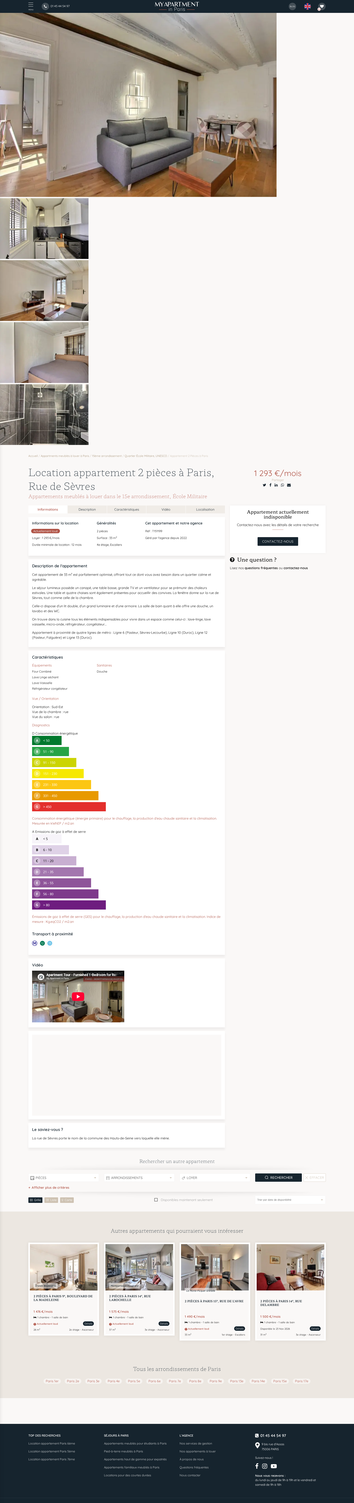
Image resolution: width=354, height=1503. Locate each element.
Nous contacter (190, 1475)
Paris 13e (236, 1381)
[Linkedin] (276, 485)
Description (87, 509)
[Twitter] (264, 485)
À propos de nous (192, 1459)
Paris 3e (93, 1381)
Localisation (205, 509)
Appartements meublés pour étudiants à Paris (135, 1443)
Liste (53, 1200)
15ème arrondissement (107, 456)
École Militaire (190, 496)
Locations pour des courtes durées (127, 1475)
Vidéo (166, 509)
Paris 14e (258, 1381)
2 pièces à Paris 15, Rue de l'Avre (214, 1301)
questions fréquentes (262, 568)
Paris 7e (175, 1381)
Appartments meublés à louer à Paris (65, 456)
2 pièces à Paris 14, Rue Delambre (281, 1303)
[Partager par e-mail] (289, 485)
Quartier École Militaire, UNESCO (146, 456)
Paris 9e (216, 1381)
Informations (48, 509)
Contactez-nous (278, 541)
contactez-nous (296, 568)
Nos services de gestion (196, 1443)
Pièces (41, 1178)
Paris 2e (73, 1381)
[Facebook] (270, 485)
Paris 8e (195, 1381)
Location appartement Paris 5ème (51, 1451)
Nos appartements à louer (198, 1451)
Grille (37, 1200)
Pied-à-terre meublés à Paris (123, 1451)
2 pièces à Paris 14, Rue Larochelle (130, 1298)
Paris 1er (52, 1381)
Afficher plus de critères (50, 1187)
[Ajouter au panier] (90, 1251)
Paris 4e (114, 1381)
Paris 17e (301, 1381)
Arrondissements (127, 1178)
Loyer (192, 1178)
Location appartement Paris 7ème (51, 1459)
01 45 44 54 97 (273, 1435)
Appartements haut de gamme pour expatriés (135, 1459)
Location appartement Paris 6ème (51, 1443)
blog (292, 6)
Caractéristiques (126, 509)
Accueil (33, 456)
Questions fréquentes (194, 1467)
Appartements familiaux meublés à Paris (131, 1467)
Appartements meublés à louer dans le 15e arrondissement (98, 496)
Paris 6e (154, 1381)
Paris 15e (280, 1381)
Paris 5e (134, 1381)
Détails (88, 1323)
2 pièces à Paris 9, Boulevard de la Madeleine (63, 1298)
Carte (68, 1200)
